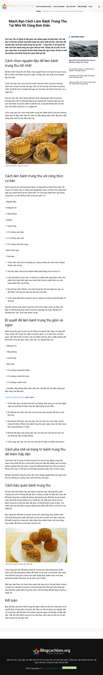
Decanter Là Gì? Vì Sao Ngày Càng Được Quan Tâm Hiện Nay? (82, 76)
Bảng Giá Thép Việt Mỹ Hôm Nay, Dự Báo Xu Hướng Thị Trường (82, 61)
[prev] (96, 11)
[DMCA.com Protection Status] (69, 668)
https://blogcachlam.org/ (51, 668)
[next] (100, 11)
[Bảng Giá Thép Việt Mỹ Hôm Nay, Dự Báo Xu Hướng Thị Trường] (83, 49)
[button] (99, 6)
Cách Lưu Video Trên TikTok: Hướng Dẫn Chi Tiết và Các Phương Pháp (82, 83)
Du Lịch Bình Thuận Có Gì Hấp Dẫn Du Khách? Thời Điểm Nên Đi (81, 69)
